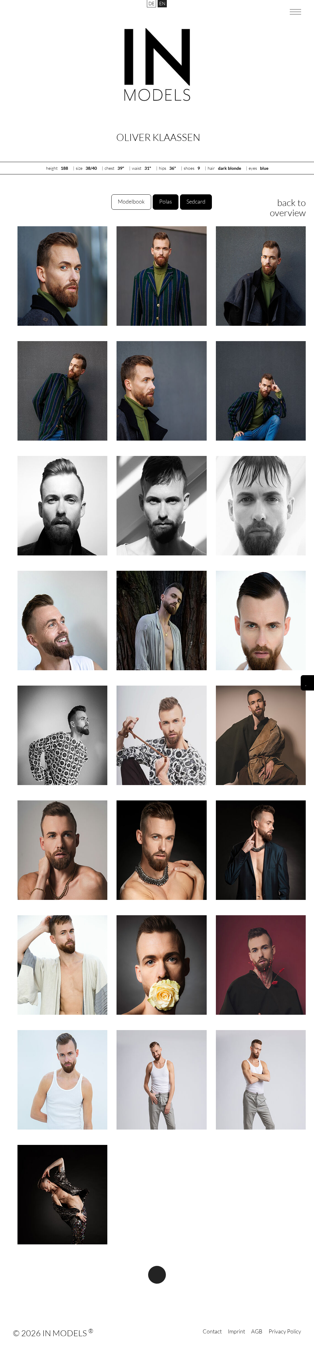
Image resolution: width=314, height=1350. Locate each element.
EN (162, 3)
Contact (212, 1331)
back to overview (288, 207)
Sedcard (195, 201)
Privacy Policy (285, 1331)
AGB (256, 1331)
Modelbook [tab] (131, 201)
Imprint (236, 1331)
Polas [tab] (165, 201)
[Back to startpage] (157, 64)
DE (151, 3)
